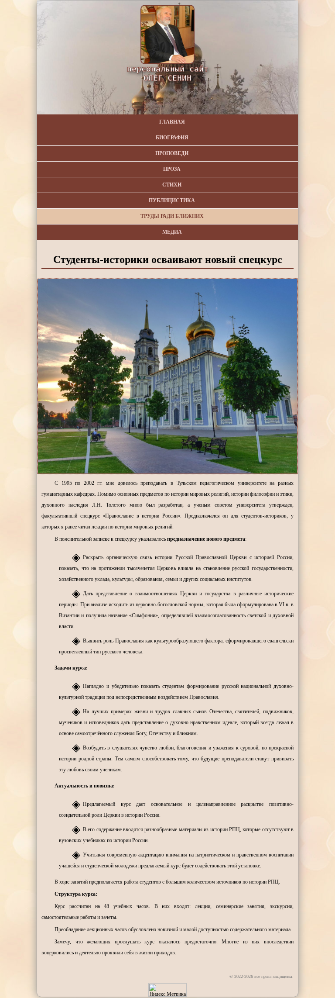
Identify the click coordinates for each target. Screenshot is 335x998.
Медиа (172, 232)
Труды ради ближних (172, 216)
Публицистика (172, 200)
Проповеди (171, 153)
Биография (172, 138)
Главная (172, 122)
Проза (172, 169)
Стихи (171, 185)
